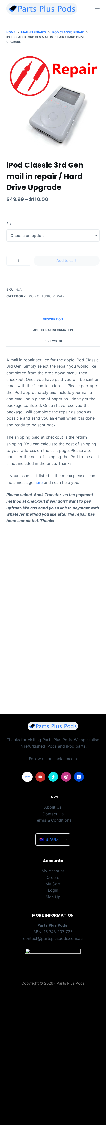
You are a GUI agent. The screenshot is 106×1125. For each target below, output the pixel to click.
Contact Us (53, 813)
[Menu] (97, 8)
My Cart (53, 883)
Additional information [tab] (53, 330)
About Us (53, 807)
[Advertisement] (53, 641)
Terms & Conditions (53, 820)
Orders (53, 877)
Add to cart (66, 260)
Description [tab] (53, 319)
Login (53, 890)
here (39, 482)
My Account (53, 870)
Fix (9, 223)
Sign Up (53, 896)
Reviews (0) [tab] (53, 341)
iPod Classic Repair (46, 296)
